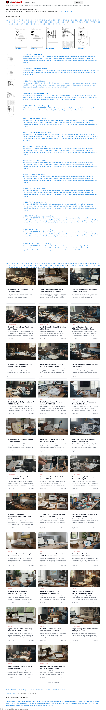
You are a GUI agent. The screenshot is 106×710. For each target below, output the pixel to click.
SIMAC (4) (10, 703)
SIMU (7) (47, 701)
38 (91, 20)
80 (99, 22)
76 (89, 22)
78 (94, 22)
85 (17, 24)
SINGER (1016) (41, 701)
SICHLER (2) (24, 705)
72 (80, 22)
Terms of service (11, 694)
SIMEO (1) (88, 701)
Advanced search (16, 690)
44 (11, 22)
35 (83, 20)
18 (42, 20)
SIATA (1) (45, 705)
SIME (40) (93, 701)
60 (51, 22)
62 (55, 22)
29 (69, 20)
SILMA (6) (55, 703)
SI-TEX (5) (50, 705)
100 (54, 24)
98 (49, 24)
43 (9, 22)
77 (92, 22)
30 (71, 20)
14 (33, 20)
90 (29, 24)
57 (43, 22)
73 (82, 22)
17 (40, 20)
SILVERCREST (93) (22, 703)
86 (19, 24)
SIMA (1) (16, 703)
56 (41, 22)
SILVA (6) (44, 703)
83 (12, 24)
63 (58, 22)
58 (46, 22)
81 (7, 24)
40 (96, 20)
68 (70, 22)
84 (14, 24)
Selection (48, 690)
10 (24, 20)
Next (64, 24)
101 (57, 24)
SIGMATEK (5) (75, 703)
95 (41, 24)
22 (51, 20)
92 (34, 24)
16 (37, 20)
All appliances (39, 690)
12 (28, 20)
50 (26, 22)
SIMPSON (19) (60, 701)
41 (98, 20)
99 (51, 24)
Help (24, 690)
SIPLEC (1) (26, 701)
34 (81, 20)
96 (44, 24)
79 (96, 22)
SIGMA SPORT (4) (83, 703)
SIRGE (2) (20, 701)
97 (46, 24)
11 (26, 20)
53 (33, 22)
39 (93, 20)
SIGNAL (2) (69, 703)
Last (7, 20)
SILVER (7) (39, 703)
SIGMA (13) (91, 703)
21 (49, 20)
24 (56, 20)
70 (75, 22)
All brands (31, 690)
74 (84, 22)
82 (10, 24)
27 (64, 20)
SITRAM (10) (9, 701)
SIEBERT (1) (12, 705)
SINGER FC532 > (66, 11)
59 (48, 22)
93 (37, 24)
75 (87, 22)
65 (63, 22)
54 (36, 22)
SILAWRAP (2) (62, 703)
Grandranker (56, 682)
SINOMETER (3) (33, 701)
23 (54, 20)
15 (35, 20)
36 (86, 20)
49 (24, 22)
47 (19, 22)
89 (27, 24)
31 (73, 20)
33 (78, 20)
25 (59, 20)
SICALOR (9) (30, 705)
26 (61, 20)
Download (56, 690)
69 (73, 22)
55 (38, 22)
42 (6, 22)
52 (31, 22)
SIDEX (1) (18, 705)
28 (66, 20)
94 (39, 24)
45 (14, 22)
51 (28, 22)
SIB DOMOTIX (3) (38, 705)
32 (76, 20)
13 (31, 20)
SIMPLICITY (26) (68, 701)
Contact (63, 690)
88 (24, 24)
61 (53, 22)
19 (44, 20)
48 (21, 22)
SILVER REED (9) (32, 703)
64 (60, 22)
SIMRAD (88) (53, 701)
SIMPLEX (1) (75, 701)
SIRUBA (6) (15, 701)
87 (22, 24)
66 (65, 22)
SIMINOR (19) (82, 701)
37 (88, 20)
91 (32, 24)
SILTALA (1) (50, 703)
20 (47, 20)
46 (16, 22)
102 (60, 24)
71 (77, 22)
